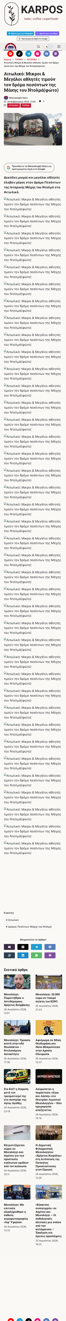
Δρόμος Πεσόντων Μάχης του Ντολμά (29, 926)
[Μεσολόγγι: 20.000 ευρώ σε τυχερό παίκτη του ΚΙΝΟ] (49, 981)
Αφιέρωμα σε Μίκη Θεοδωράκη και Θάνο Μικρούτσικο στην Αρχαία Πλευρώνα (48, 1047)
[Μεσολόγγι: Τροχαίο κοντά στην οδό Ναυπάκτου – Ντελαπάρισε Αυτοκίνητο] (17, 1027)
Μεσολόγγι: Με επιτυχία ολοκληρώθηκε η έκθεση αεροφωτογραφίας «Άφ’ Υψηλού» (16, 1213)
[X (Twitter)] (22, 947)
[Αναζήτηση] (38, 46)
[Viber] (55, 54)
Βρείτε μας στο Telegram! (22, 33)
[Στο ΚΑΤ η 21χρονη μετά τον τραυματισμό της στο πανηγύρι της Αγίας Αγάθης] (17, 1076)
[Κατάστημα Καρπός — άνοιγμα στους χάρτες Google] (33, 14)
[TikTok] (19, 54)
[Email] (9, 947)
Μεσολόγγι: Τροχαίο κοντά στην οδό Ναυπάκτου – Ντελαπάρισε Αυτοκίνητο (17, 1047)
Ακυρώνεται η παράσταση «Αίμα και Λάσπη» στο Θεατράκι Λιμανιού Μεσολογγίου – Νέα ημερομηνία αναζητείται (49, 1099)
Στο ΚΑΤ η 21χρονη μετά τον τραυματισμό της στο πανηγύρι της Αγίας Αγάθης (16, 1096)
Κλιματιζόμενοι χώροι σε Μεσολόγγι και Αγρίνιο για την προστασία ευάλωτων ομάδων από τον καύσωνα (16, 1155)
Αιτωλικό (12, 919)
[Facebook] (46, 54)
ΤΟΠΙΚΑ (26, 105)
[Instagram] (37, 54)
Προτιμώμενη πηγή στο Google (34, 39)
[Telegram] (28, 54)
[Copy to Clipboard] (9, 955)
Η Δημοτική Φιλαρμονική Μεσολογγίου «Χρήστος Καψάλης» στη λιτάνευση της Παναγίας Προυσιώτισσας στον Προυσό (49, 1157)
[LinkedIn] (22, 955)
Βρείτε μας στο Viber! (49, 33)
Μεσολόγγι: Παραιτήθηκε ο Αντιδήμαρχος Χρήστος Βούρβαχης (17, 999)
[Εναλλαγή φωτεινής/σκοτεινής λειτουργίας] (48, 46)
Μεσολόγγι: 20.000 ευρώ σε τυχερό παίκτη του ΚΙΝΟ (48, 997)
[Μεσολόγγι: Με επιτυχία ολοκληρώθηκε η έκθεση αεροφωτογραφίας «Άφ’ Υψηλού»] (17, 1192)
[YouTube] (10, 54)
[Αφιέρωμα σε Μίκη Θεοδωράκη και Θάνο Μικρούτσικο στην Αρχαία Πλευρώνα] (49, 1027)
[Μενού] (59, 46)
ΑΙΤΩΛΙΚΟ (13, 105)
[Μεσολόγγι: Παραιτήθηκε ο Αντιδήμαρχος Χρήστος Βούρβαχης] (17, 981)
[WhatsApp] (36, 955)
